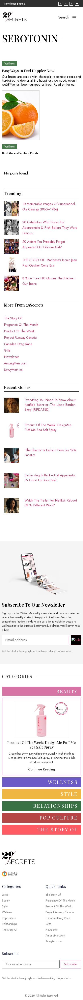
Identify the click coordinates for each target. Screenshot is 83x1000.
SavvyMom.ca (13, 369)
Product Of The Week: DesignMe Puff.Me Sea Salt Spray (48, 427)
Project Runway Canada (20, 337)
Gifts (7, 350)
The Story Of (13, 318)
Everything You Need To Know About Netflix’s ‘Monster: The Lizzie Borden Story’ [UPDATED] (50, 405)
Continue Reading (41, 769)
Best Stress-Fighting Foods (20, 153)
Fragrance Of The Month (21, 324)
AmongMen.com (15, 363)
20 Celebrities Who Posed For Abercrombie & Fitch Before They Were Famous (49, 227)
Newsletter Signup (14, 4)
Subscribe (71, 964)
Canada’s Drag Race (18, 344)
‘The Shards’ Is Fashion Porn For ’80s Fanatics (50, 452)
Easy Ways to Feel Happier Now (28, 70)
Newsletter (11, 357)
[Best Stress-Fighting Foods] (20, 115)
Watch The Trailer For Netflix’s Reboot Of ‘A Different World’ (51, 503)
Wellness (9, 64)
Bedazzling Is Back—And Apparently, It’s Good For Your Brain (50, 477)
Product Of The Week (19, 331)
